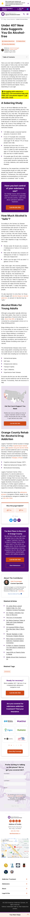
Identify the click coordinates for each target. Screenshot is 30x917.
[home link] (2, 19)
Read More (21, 591)
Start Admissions (15, 565)
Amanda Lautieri (13, 49)
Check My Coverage (15, 751)
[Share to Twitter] (11, 520)
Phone (5, 787)
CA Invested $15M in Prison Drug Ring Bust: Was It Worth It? (15, 629)
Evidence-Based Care (9, 41)
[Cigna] (8, 730)
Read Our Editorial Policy (14, 594)
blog (5, 19)
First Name (6, 773)
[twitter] (13, 821)
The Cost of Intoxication (14, 617)
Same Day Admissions (9, 44)
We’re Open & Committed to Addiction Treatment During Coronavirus (15, 641)
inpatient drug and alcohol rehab (18, 448)
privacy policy (19, 796)
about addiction (11, 19)
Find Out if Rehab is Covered (7, 9)
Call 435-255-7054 (15, 207)
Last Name (6, 780)
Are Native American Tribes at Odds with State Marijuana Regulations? (15, 622)
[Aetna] (21, 721)
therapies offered (17, 457)
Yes (10, 510)
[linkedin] (16, 821)
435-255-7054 (21, 9)
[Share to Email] (19, 520)
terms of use (10, 796)
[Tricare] (21, 739)
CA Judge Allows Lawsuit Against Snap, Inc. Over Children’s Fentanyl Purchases (15, 608)
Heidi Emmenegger (14, 48)
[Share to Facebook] (15, 520)
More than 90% (10, 319)
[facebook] (10, 821)
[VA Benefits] (8, 739)
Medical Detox (21, 41)
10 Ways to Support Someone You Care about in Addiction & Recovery (15, 647)
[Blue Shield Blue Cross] (8, 721)
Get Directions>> (15, 833)
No (22, 510)
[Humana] (21, 730)
